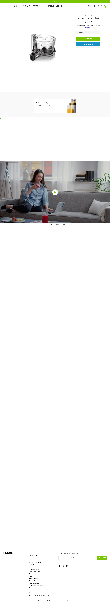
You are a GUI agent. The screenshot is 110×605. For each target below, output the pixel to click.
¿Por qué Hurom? (17, 6)
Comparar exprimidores (34, 555)
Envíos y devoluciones (34, 571)
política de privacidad (68, 600)
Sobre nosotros (32, 553)
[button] (106, 1)
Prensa (30, 576)
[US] (90, 6)
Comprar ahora (62, 1)
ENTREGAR (102, 558)
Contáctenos (32, 567)
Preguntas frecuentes (34, 569)
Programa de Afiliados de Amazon (37, 585)
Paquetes (31, 560)
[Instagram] (67, 566)
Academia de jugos (37, 6)
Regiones (31, 564)
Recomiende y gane (34, 581)
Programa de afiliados (34, 583)
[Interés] (71, 566)
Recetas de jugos (26, 6)
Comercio (6, 6)
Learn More (38, 110)
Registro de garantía (34, 574)
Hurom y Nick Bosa (33, 578)
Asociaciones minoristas (35, 588)
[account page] (102, 6)
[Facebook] (59, 566)
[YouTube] (63, 566)
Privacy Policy (32, 590)
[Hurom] (55, 6)
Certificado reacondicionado (35, 562)
